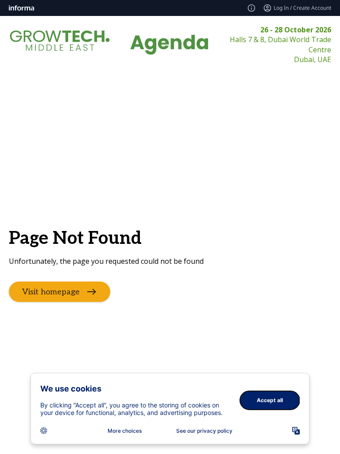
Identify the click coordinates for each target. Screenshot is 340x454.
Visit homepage (51, 292)
